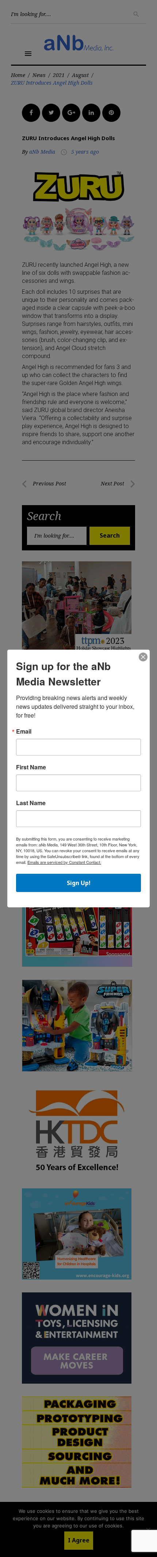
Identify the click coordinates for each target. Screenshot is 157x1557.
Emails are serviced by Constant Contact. (64, 862)
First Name (31, 767)
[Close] (143, 657)
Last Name (31, 803)
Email (23, 731)
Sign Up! (79, 883)
